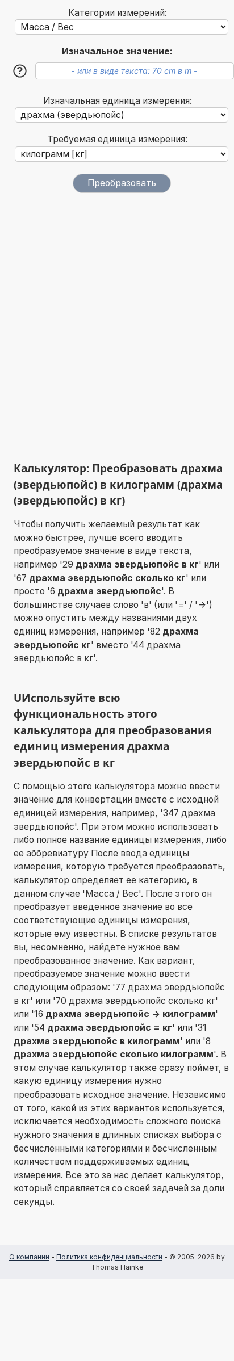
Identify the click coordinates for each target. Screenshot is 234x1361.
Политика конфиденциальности (109, 1257)
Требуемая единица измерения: (117, 139)
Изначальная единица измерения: (117, 100)
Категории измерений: (117, 12)
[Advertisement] (117, 327)
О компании (29, 1257)
